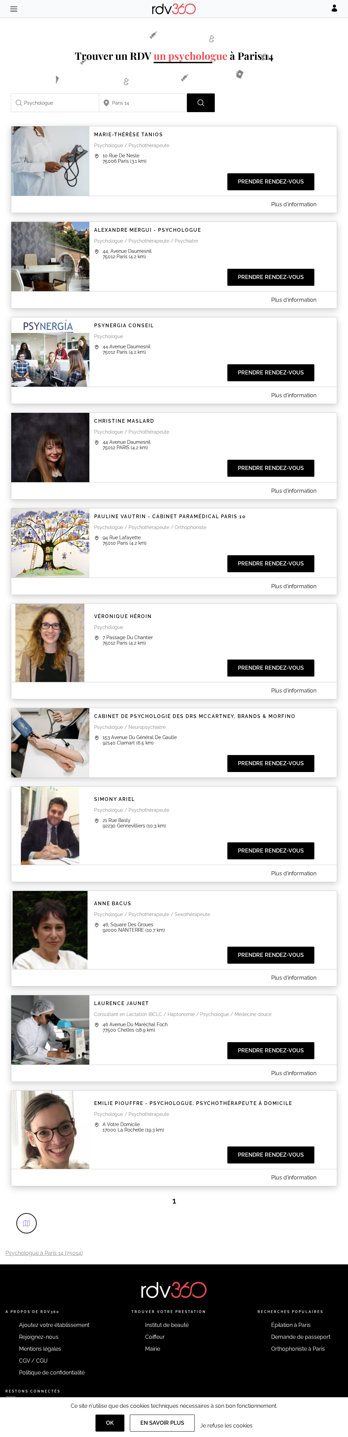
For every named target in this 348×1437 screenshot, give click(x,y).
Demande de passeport (300, 1337)
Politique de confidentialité (52, 1372)
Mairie (152, 1349)
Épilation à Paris (291, 1325)
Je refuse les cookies (226, 1425)
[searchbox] (55, 102)
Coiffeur (155, 1337)
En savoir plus (162, 1423)
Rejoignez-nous (38, 1337)
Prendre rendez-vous (271, 181)
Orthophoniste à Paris (298, 1349)
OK (110, 1423)
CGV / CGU (33, 1360)
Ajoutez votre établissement (54, 1325)
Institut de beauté (167, 1325)
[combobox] (55, 102)
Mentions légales (40, 1349)
